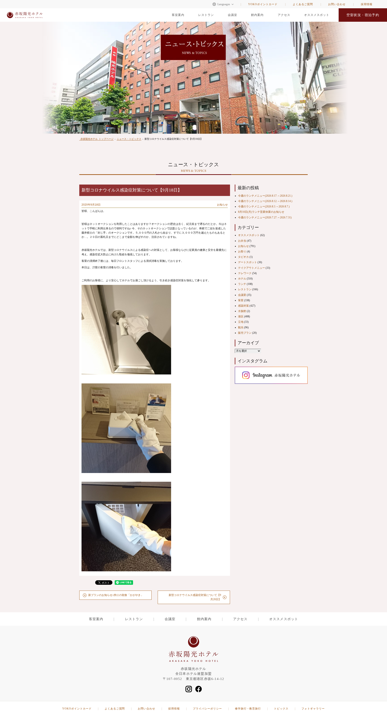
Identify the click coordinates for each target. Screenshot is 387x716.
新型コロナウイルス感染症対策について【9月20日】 (195, 597)
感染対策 (243, 305)
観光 (240, 327)
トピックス (281, 708)
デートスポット (247, 262)
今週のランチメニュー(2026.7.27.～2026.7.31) (265, 217)
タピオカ (243, 256)
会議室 (232, 15)
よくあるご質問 (303, 4)
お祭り (242, 251)
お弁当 (242, 240)
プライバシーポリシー (207, 708)
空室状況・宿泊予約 (362, 15)
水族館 (242, 311)
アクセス (284, 15)
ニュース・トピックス (129, 139)
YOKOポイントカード (262, 4)
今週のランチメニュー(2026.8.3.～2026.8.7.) (264, 206)
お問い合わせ (337, 4)
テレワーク (245, 273)
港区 (240, 316)
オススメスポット (316, 15)
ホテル (242, 278)
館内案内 (257, 15)
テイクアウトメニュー (251, 267)
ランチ (242, 284)
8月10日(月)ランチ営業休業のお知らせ (261, 211)
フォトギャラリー (313, 708)
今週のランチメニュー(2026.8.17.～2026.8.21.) (265, 195)
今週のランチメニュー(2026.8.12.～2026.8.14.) (265, 201)
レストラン (206, 15)
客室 (240, 300)
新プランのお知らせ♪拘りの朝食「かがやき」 (115, 595)
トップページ (97, 139)
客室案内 (178, 15)
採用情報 (366, 4)
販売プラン (245, 332)
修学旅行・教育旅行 (248, 708)
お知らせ (222, 204)
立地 (240, 321)
